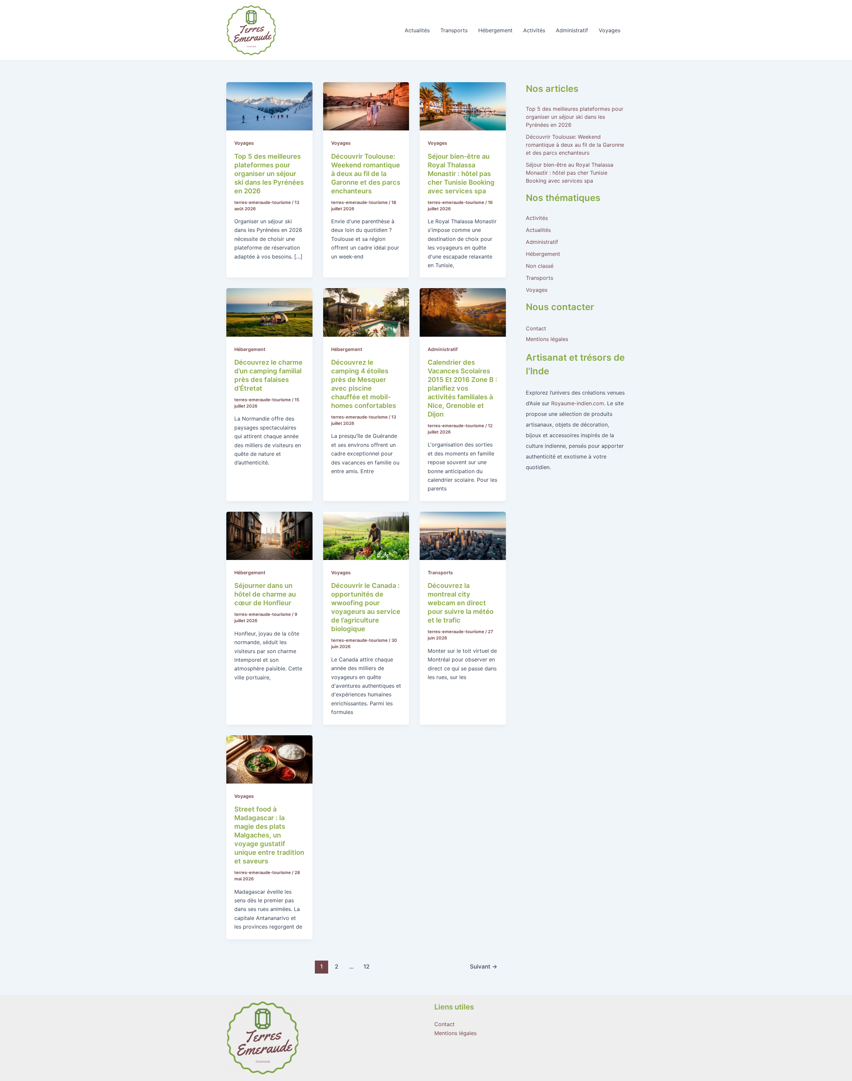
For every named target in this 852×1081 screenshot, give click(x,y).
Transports (454, 30)
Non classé (539, 266)
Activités (534, 30)
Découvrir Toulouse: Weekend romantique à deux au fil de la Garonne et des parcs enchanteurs (365, 173)
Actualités (417, 30)
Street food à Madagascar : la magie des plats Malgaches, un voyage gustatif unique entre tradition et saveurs (269, 835)
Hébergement (495, 30)
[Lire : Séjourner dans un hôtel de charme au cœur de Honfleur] (269, 535)
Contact (536, 328)
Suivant (483, 966)
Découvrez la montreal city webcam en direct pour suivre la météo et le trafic (461, 603)
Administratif (572, 30)
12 (366, 966)
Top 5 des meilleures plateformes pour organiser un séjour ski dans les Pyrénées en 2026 (269, 173)
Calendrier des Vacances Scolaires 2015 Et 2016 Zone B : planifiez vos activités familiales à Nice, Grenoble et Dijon (462, 388)
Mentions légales (547, 339)
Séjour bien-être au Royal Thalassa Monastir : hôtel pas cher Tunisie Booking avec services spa (461, 173)
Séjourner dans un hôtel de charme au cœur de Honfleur (265, 594)
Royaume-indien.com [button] (577, 403)
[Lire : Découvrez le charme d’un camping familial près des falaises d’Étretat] (269, 311)
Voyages (609, 30)
